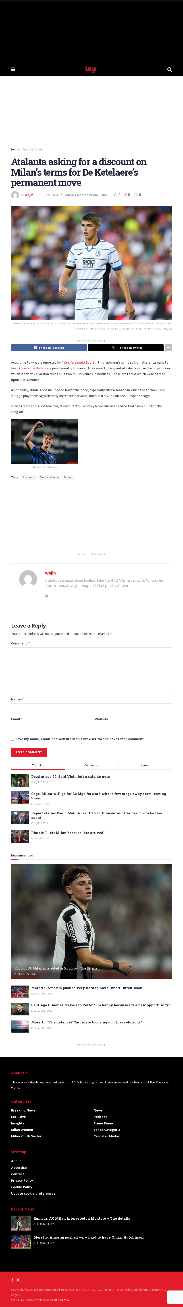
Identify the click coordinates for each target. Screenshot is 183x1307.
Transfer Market (33, 149)
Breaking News (23, 1110)
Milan (68, 477)
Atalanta (29, 477)
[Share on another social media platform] (168, 347)
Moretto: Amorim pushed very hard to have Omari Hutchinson (86, 988)
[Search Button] (169, 69)
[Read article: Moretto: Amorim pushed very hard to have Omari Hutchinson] (20, 992)
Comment (20, 643)
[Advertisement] (91, 31)
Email (17, 719)
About (16, 1161)
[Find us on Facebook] (12, 1280)
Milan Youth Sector (26, 1136)
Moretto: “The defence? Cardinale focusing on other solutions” (86, 1022)
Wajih (29, 195)
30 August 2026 (26, 974)
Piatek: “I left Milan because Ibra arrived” (68, 832)
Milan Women (22, 1130)
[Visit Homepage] (91, 69)
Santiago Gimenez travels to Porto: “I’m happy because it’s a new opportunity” (100, 1005)
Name (17, 699)
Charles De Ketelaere (35, 368)
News (98, 1110)
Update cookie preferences (33, 1193)
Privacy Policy (22, 1180)
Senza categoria (107, 1130)
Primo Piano (98, 195)
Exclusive (18, 1117)
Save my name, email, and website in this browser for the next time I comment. (80, 739)
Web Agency (61, 1300)
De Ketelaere (49, 477)
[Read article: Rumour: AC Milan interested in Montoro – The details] (91, 921)
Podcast (100, 1117)
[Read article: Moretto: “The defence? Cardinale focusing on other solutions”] (20, 1026)
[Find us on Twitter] (18, 1280)
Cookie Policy (21, 1187)
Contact (17, 1174)
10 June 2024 (49, 195)
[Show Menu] (13, 69)
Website (101, 719)
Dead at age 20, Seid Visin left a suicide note (70, 776)
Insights (17, 1123)
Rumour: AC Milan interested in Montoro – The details (56, 968)
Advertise (19, 1167)
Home (15, 149)
